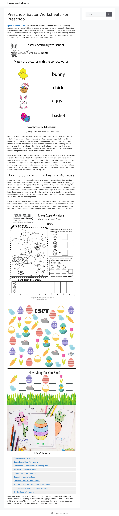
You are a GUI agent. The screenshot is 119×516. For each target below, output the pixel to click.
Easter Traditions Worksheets (25, 473)
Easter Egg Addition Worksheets (26, 462)
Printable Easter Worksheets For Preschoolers (31, 488)
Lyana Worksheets (18, 3)
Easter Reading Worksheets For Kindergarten (31, 466)
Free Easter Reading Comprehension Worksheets (32, 484)
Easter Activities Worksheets (24, 458)
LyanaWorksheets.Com (16, 26)
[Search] (109, 14)
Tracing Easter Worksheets (24, 492)
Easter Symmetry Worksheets (25, 469)
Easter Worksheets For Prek (24, 477)
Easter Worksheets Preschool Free (27, 481)
